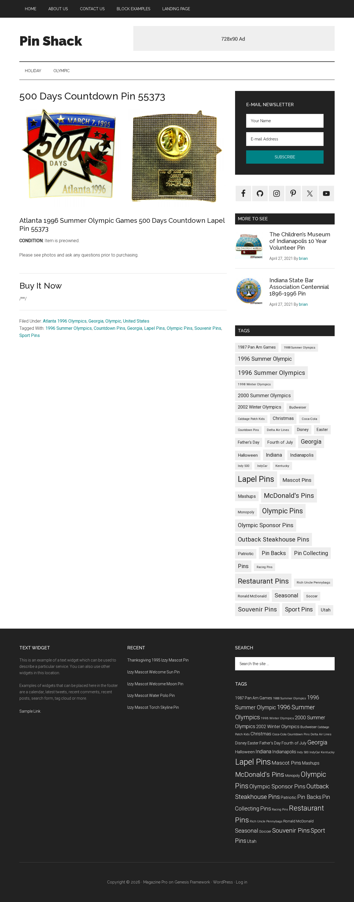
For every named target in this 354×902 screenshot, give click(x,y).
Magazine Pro (155, 882)
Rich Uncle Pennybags (313, 582)
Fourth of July (280, 442)
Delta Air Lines (278, 430)
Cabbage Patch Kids (251, 419)
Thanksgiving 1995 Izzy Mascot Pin (158, 660)
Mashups (247, 496)
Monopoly (246, 512)
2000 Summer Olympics (264, 395)
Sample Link (29, 711)
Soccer (311, 596)
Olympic (113, 321)
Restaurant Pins (263, 581)
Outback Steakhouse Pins (273, 539)
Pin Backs (274, 553)
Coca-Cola (309, 419)
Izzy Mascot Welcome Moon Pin (155, 684)
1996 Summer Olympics (68, 328)
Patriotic (246, 553)
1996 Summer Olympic (265, 359)
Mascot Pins (296, 480)
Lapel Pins (154, 328)
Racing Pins (264, 567)
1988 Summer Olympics (299, 347)
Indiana (274, 455)
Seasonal (286, 595)
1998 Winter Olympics (254, 384)
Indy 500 (243, 466)
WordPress (223, 882)
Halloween (248, 455)
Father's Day (248, 442)
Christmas (283, 418)
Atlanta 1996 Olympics (65, 321)
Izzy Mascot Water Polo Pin (151, 695)
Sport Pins (29, 335)
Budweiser (297, 407)
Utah (325, 610)
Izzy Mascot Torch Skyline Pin (153, 707)
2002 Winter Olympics (259, 407)
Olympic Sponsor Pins (265, 525)
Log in (241, 882)
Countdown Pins (109, 328)
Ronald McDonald (252, 596)
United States (136, 321)
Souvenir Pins (207, 328)
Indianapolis (302, 455)
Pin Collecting (311, 553)
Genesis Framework (192, 882)
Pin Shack (50, 41)
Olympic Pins (179, 328)
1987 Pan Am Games (257, 347)
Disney (303, 429)
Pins (243, 566)
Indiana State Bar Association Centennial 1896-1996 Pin (299, 287)
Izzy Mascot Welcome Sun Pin (153, 672)
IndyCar (262, 466)
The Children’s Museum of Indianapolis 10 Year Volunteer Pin (299, 241)
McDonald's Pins (289, 495)
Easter (322, 429)
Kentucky (282, 466)
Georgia (95, 321)
